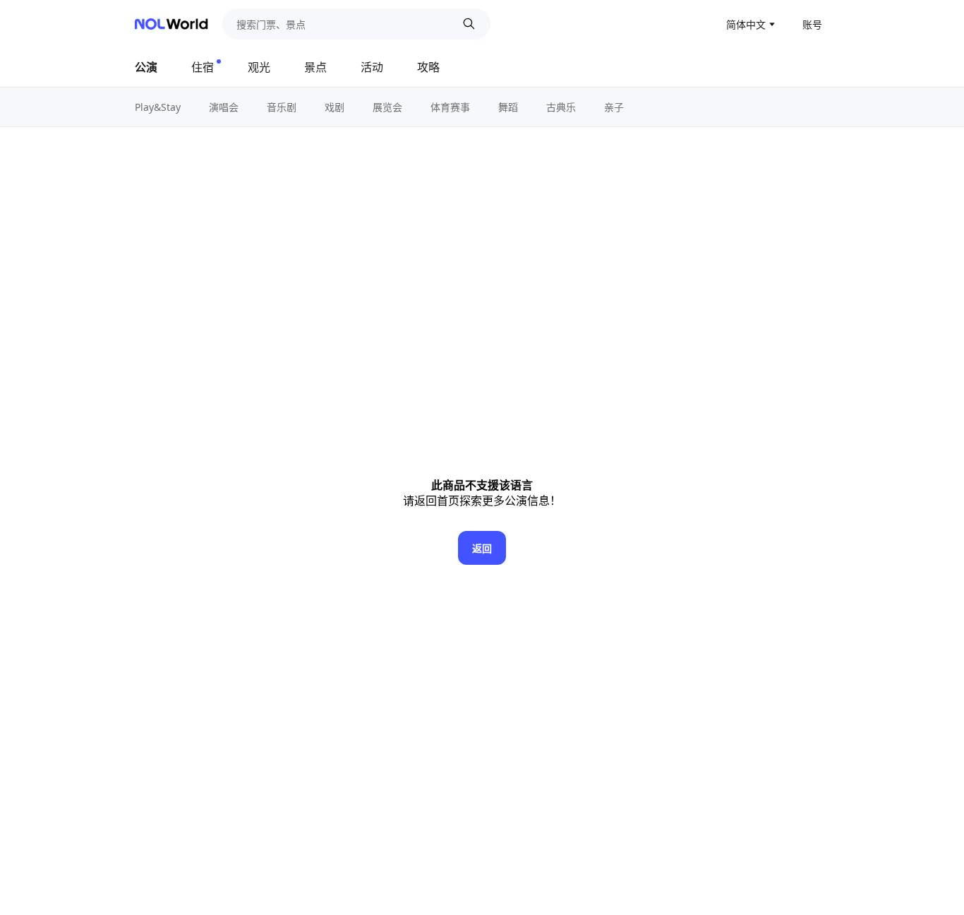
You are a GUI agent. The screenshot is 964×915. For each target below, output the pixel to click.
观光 (259, 67)
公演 (146, 67)
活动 (372, 67)
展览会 (387, 107)
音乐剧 (281, 107)
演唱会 (224, 107)
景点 (315, 67)
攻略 (428, 67)
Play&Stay (158, 107)
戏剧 (334, 107)
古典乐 (561, 107)
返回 (482, 548)
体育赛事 (450, 107)
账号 (812, 24)
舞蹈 (508, 107)
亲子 (614, 107)
